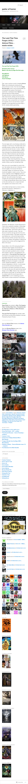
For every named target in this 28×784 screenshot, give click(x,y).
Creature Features (6, 460)
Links (19, 24)
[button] (9, 337)
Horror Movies (9, 412)
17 (24, 38)
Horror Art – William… (21, 543)
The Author (11, 28)
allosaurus (19, 412)
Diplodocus (19, 415)
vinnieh (8, 560)
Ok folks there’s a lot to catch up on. (11, 429)
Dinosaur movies (12, 415)
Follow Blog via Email (8, 482)
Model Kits (4, 28)
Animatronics (8, 414)
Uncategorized (5, 476)
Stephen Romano (10, 543)
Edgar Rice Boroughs (11, 417)
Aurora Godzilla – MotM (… (20, 539)
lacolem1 (9, 552)
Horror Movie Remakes (7, 466)
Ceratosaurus (5, 415)
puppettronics (5, 419)
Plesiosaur (15, 418)
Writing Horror (5, 478)
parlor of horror (9, 9)
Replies (10, 422)
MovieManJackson (11, 548)
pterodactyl (21, 418)
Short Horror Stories (7, 471)
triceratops (4, 422)
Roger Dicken (12, 419)
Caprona (13, 414)
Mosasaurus (10, 418)
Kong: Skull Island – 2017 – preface (10, 431)
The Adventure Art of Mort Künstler (10, 447)
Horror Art (4, 463)
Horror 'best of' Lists (7, 461)
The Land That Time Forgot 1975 (14, 421)
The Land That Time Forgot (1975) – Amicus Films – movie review (10, 42)
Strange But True (6, 473)
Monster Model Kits (6, 470)
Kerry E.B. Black (10, 569)
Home (3, 24)
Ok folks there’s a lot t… (17, 552)
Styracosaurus (18, 419)
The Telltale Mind (10, 565)
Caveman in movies (20, 414)
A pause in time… (6, 436)
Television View (6, 474)
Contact (13, 24)
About (8, 24)
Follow (5, 492)
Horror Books (5, 465)
